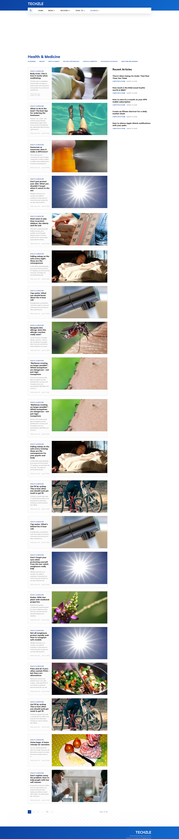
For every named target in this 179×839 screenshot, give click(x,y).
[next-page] (52, 812)
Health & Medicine (37, 71)
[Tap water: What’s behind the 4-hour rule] (79, 532)
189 (47, 812)
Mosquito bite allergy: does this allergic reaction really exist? (38, 331)
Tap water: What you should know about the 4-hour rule (38, 296)
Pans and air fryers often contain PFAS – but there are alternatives (39, 672)
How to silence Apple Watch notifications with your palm (131, 124)
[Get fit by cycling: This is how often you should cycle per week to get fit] (79, 496)
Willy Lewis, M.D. (35, 94)
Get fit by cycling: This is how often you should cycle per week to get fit (39, 489)
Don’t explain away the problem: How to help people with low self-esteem (39, 778)
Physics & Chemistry (90, 61)
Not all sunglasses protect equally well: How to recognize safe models (39, 636)
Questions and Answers (129, 61)
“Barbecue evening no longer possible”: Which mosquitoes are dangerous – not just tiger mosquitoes (39, 368)
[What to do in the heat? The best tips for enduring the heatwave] (79, 119)
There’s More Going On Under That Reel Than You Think (130, 77)
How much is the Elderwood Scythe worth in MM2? (128, 89)
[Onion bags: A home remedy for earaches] (79, 750)
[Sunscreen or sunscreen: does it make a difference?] (79, 156)
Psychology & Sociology (109, 61)
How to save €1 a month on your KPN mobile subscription (129, 100)
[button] (30, 10)
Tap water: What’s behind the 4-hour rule (39, 526)
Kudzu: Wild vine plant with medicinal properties (39, 599)
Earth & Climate (53, 61)
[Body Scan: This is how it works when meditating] (79, 83)
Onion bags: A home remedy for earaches (39, 743)
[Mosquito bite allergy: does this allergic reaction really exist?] (79, 338)
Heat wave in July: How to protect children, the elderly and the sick (39, 222)
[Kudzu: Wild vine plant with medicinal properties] (79, 607)
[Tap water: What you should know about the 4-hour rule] (79, 302)
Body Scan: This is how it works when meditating (39, 75)
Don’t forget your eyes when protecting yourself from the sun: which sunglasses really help (39, 563)
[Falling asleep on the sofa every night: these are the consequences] (79, 266)
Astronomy (32, 61)
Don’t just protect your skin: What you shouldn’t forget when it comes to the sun (39, 185)
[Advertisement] (89, 34)
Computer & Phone (118, 81)
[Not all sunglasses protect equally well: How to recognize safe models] (79, 643)
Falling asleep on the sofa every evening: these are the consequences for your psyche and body (39, 452)
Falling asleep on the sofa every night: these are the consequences (39, 259)
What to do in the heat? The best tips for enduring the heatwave (39, 111)
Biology (42, 61)
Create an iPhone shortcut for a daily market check (129, 112)
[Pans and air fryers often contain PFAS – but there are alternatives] (79, 679)
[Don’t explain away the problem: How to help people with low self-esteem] (79, 786)
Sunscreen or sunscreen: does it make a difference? (39, 149)
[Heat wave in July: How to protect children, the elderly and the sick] (79, 229)
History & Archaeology (71, 61)
